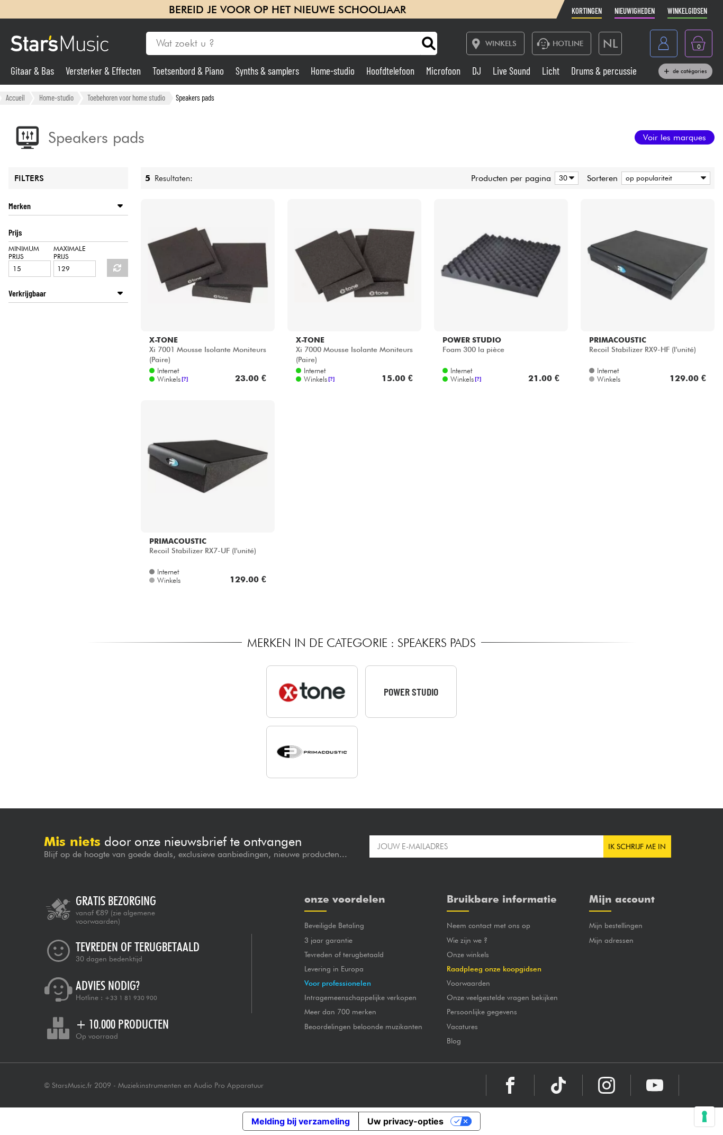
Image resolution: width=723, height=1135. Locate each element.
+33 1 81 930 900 (131, 998)
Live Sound (512, 71)
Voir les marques (674, 137)
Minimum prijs (23, 252)
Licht (552, 71)
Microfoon (444, 71)
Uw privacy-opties (405, 1121)
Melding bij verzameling (300, 1121)
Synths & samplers (268, 71)
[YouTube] (655, 1085)
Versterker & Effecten (104, 71)
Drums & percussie (604, 71)
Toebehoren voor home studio (126, 97)
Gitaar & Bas (33, 71)
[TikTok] (558, 1085)
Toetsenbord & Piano (189, 71)
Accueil (15, 97)
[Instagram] (606, 1085)
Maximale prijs (69, 252)
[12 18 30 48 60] (565, 178)
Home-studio (334, 71)
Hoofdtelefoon (391, 71)
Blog (454, 1041)
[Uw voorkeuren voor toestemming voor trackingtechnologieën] (704, 1116)
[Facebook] (510, 1085)
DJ (477, 71)
